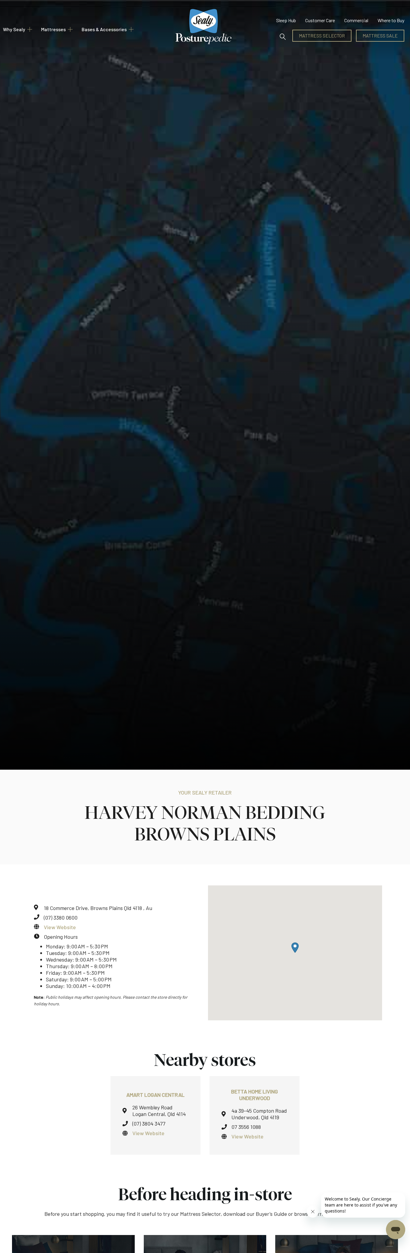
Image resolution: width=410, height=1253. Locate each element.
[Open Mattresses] (70, 29)
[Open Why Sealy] (29, 29)
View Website (60, 927)
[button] (283, 35)
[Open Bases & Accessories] (131, 29)
